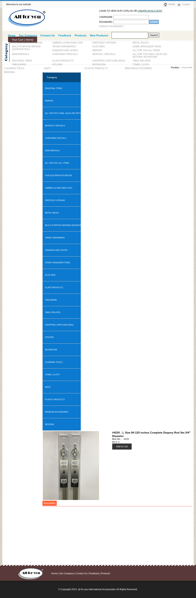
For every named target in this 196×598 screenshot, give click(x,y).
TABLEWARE (19, 64)
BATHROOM (98, 64)
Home (185, 67)
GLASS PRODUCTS (63, 60)
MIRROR (97, 50)
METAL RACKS (141, 42)
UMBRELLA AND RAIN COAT (67, 42)
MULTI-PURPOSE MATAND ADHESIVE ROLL (26, 48)
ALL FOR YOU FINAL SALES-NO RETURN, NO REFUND (150, 55)
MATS (47, 68)
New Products (99, 35)
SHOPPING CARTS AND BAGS (108, 60)
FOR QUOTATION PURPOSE (27, 42)
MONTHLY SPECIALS (103, 54)
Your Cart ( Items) (22, 39)
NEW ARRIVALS (20, 54)
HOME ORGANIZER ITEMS (147, 46)
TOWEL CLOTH (141, 64)
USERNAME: (106, 17)
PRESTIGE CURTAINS (104, 42)
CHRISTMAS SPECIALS (65, 54)
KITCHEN (57, 64)
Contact (186, 4)
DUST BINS (98, 46)
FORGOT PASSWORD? (111, 26)
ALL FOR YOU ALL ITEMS (146, 50)
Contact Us (47, 35)
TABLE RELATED (142, 60)
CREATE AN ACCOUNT (150, 11)
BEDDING (9, 72)
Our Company (66, 573)
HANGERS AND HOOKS (65, 50)
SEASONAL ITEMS (22, 60)
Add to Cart (122, 446)
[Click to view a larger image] (71, 499)
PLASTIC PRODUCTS (96, 68)
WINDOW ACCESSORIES (138, 68)
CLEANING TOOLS (14, 68)
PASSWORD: (106, 22)
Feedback (64, 35)
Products (81, 35)
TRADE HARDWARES (64, 46)
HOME (171, 4)
